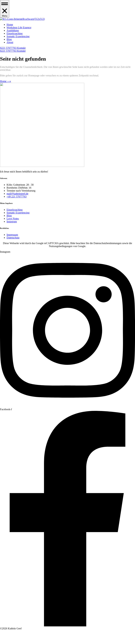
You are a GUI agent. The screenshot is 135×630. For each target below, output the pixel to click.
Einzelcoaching (15, 33)
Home (10, 24)
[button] (4, 9)
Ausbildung (13, 30)
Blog (9, 39)
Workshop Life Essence (19, 27)
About (10, 42)
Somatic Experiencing (18, 36)
